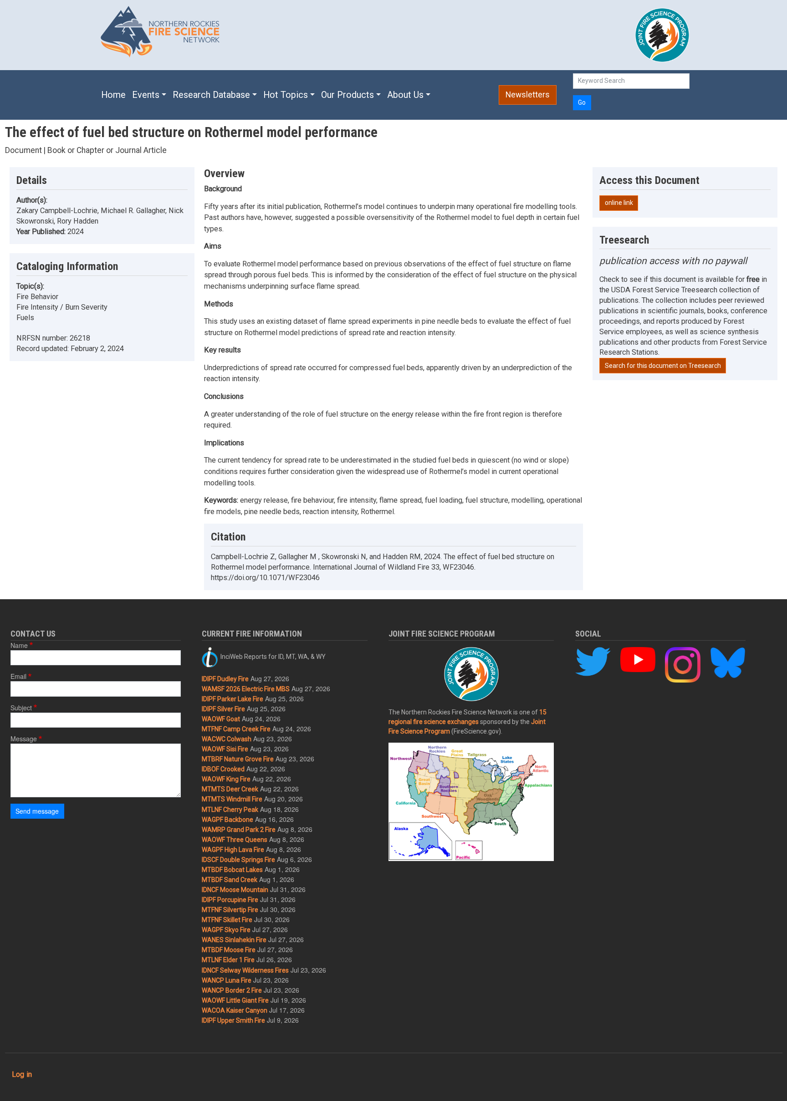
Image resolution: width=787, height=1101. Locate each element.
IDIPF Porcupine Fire (230, 899)
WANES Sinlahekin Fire (234, 939)
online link (619, 202)
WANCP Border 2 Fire (232, 990)
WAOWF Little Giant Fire (235, 1000)
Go (582, 102)
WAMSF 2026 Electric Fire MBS (246, 689)
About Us (405, 95)
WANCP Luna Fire (226, 980)
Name (19, 645)
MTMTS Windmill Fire (232, 799)
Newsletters (528, 94)
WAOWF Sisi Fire (225, 749)
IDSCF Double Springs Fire (238, 859)
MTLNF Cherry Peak (230, 809)
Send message (37, 811)
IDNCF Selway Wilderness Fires (245, 970)
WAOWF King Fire (226, 779)
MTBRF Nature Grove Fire (238, 759)
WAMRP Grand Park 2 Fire (239, 829)
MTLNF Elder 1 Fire (228, 959)
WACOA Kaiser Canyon (234, 1010)
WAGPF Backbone (227, 819)
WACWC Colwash (226, 739)
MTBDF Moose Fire (229, 949)
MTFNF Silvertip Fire (230, 909)
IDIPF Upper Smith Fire (233, 1020)
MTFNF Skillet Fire (227, 919)
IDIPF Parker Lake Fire (232, 699)
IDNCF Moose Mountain (235, 889)
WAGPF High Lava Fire (233, 849)
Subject (21, 707)
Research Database (211, 95)
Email (18, 676)
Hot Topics (285, 95)
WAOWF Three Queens (234, 839)
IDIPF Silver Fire (223, 709)
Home (113, 95)
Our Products (347, 95)
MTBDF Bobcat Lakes (232, 869)
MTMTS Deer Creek (230, 789)
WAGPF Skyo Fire (226, 929)
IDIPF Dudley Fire (225, 679)
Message (23, 738)
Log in (22, 1074)
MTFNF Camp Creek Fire (236, 729)
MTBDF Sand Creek (229, 879)
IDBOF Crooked (223, 769)
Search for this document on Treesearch (663, 365)
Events (145, 95)
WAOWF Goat (221, 719)
